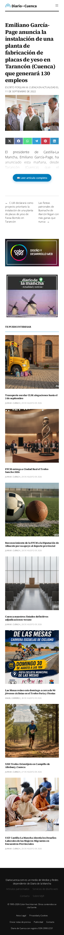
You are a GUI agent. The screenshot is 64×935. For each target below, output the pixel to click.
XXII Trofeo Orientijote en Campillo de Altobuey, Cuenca (27, 766)
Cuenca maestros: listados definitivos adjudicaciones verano (26, 618)
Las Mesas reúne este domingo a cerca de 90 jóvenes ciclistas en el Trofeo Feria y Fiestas (30, 692)
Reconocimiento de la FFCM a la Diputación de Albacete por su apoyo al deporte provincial (32, 544)
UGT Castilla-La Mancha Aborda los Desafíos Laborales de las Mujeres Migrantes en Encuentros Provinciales (30, 841)
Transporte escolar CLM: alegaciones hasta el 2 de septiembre (31, 397)
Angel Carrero (12, 698)
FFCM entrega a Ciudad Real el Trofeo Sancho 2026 (26, 471)
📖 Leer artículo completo (32, 177)
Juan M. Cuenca (29, 87)
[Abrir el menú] (57, 5)
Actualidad (49, 87)
